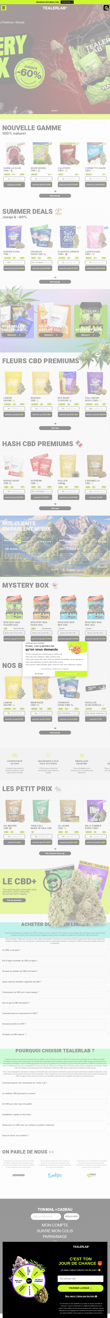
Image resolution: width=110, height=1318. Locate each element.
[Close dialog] (104, 1245)
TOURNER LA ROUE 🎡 (80, 1288)
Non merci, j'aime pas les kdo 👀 (81, 1296)
